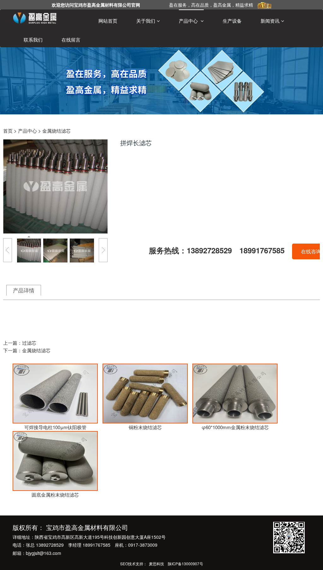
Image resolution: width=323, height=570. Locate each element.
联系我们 (33, 39)
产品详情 (23, 290)
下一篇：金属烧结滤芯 (26, 350)
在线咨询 (311, 251)
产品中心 (189, 20)
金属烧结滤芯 (56, 130)
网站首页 (107, 20)
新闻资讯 (270, 20)
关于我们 (145, 20)
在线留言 (71, 39)
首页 (8, 130)
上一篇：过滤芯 (19, 342)
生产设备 (232, 20)
